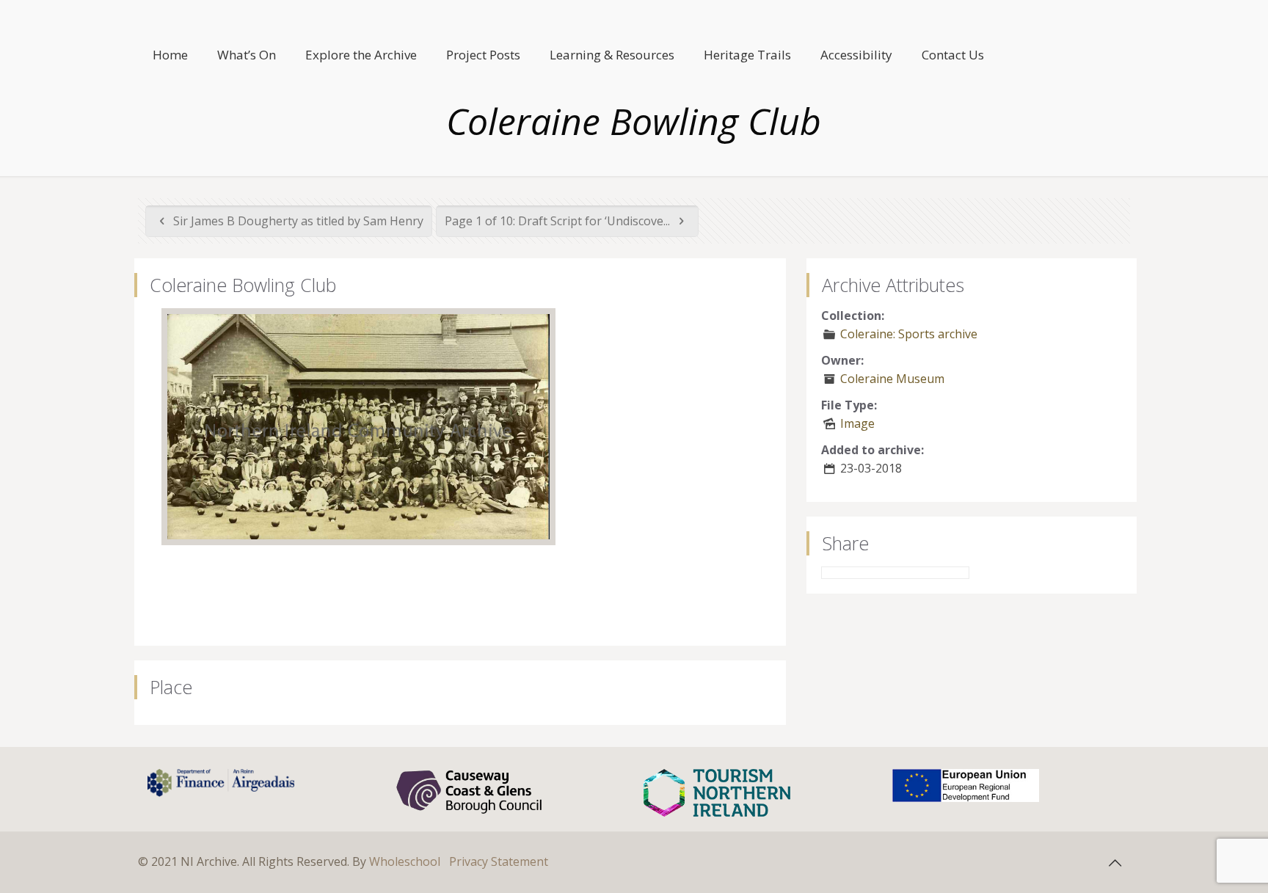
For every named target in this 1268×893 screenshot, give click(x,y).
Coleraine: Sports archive (908, 334)
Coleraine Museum (892, 379)
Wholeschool (404, 861)
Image (857, 423)
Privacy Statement (498, 861)
